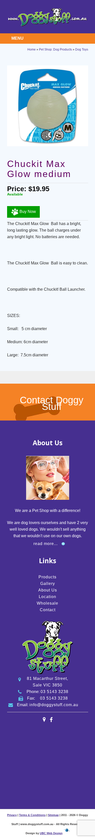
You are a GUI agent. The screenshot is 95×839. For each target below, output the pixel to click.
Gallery (47, 583)
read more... (45, 543)
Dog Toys (81, 49)
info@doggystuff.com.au (53, 705)
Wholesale (47, 603)
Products (47, 577)
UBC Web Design (51, 833)
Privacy (12, 815)
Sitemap (53, 815)
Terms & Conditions (32, 815)
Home (31, 49)
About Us (47, 590)
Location (47, 597)
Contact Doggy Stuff (51, 403)
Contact (47, 610)
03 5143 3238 (54, 691)
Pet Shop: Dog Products (55, 49)
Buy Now (27, 212)
